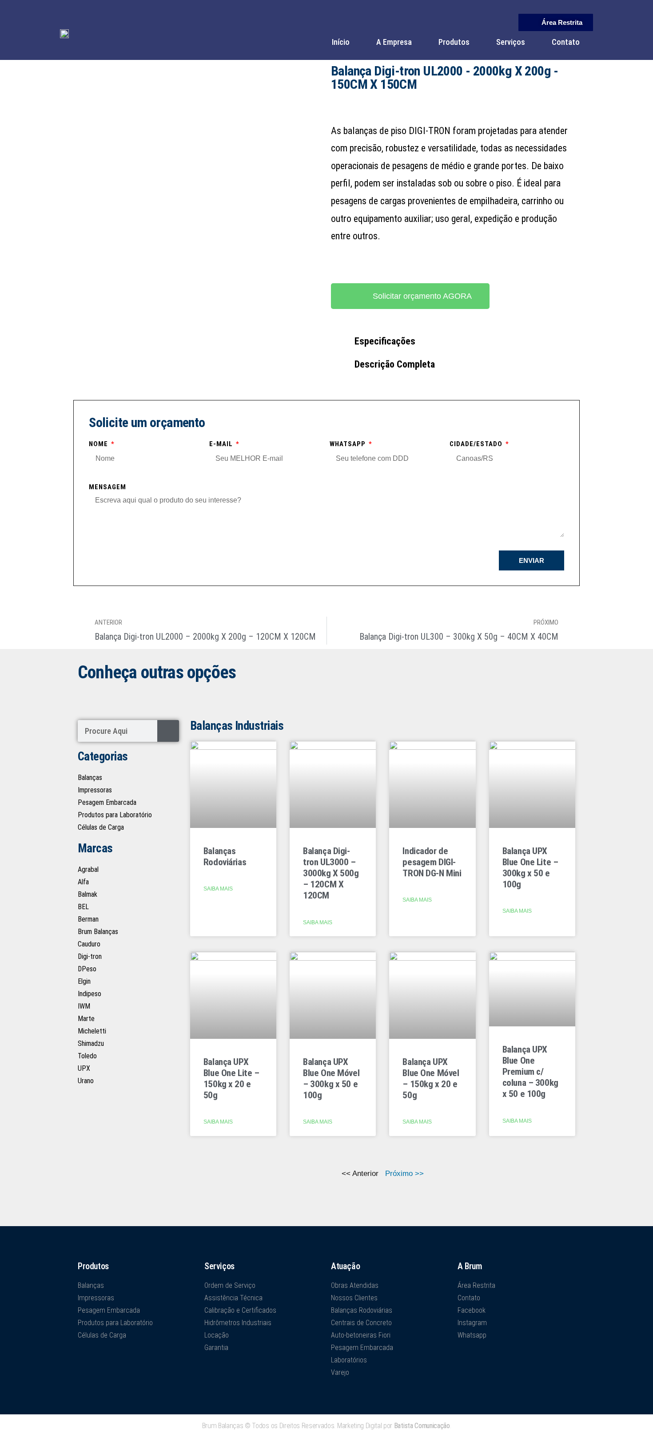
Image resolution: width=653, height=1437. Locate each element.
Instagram (472, 1322)
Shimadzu (91, 1043)
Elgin (84, 981)
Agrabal (88, 869)
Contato (566, 42)
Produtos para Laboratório (115, 815)
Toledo (87, 1056)
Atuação (345, 1266)
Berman (88, 919)
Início (341, 42)
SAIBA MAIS (218, 889)
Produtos (454, 42)
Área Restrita (476, 1285)
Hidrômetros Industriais (237, 1322)
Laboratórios (349, 1360)
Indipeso (89, 994)
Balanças (90, 777)
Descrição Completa (394, 364)
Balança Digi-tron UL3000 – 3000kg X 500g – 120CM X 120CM (331, 873)
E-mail (222, 444)
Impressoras (95, 790)
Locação (216, 1335)
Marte (86, 1018)
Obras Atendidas (354, 1285)
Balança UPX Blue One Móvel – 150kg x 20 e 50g (430, 1079)
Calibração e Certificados (240, 1310)
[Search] (168, 731)
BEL (83, 907)
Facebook (472, 1310)
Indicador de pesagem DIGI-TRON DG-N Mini (431, 862)
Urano (86, 1081)
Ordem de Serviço (229, 1285)
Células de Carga (101, 827)
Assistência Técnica (233, 1298)
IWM (84, 1006)
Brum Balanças (98, 931)
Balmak (87, 894)
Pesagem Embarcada (107, 802)
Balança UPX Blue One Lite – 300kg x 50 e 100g (530, 868)
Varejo (340, 1372)
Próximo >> (404, 1173)
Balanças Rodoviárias (224, 856)
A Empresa (394, 42)
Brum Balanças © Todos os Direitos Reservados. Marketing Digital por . (326, 1425)
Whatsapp (348, 444)
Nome (99, 444)
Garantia (216, 1347)
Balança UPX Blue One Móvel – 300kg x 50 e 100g (331, 1079)
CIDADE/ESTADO (477, 444)
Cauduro (89, 944)
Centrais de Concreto (361, 1322)
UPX (84, 1068)
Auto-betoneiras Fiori (360, 1335)
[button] (453, 341)
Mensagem (107, 487)
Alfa (83, 882)
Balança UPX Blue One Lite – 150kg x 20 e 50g (231, 1079)
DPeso (87, 969)
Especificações (384, 341)
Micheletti (92, 1031)
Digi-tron (90, 956)
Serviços (510, 42)
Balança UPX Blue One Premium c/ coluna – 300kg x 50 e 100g (530, 1072)
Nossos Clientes (354, 1298)
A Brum (470, 1266)
